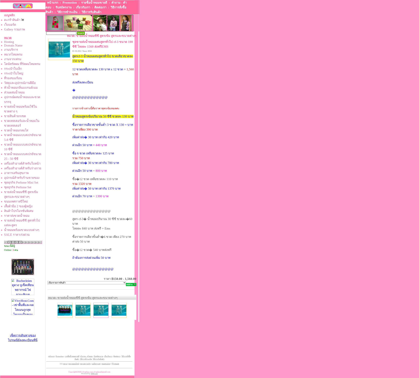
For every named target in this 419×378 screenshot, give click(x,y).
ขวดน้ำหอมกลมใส (16, 130)
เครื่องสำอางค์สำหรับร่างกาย (22, 168)
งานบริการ (11, 49)
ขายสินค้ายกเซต (15, 116)
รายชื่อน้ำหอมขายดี (94, 2)
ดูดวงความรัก (85, 364)
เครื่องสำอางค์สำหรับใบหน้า (22, 163)
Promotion (70, 2)
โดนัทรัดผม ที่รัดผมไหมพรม (22, 64)
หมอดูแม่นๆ (106, 364)
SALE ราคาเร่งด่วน (17, 234)
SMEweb (94, 374)
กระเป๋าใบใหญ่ (13, 73)
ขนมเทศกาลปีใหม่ (16, 201)
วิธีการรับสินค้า (91, 12)
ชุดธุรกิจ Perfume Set (17, 187)
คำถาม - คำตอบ (86, 356)
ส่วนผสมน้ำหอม (14, 92)
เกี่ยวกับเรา (83, 7)
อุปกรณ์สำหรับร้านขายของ (21, 177)
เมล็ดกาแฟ (96, 364)
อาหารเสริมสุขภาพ (16, 173)
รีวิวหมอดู (115, 364)
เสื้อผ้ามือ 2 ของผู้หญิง (18, 206)
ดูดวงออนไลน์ (74, 364)
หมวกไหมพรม (13, 54)
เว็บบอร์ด (10, 24)
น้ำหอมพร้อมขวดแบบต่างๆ (21, 230)
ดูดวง (65, 364)
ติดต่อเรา (100, 7)
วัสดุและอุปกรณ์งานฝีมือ (20, 83)
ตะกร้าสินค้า (12, 20)
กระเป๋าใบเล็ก (13, 68)
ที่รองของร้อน (13, 78)
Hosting (9, 42)
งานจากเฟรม (12, 59)
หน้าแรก (52, 2)
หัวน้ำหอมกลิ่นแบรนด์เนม (21, 87)
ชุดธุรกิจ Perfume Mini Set (21, 182)
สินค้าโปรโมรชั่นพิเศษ (18, 211)
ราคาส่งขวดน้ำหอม (16, 215)
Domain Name (13, 45)
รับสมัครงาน (63, 7)
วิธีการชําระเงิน (67, 12)
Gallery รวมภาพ (14, 29)
